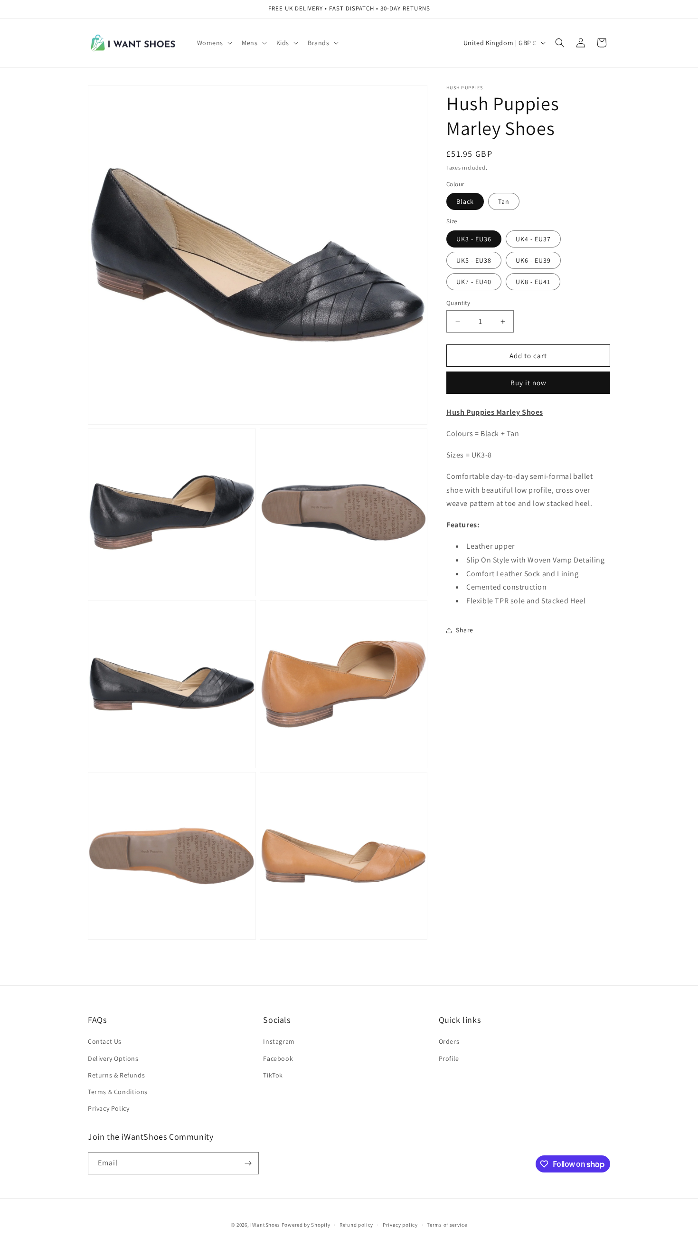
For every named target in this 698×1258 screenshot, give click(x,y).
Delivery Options (113, 1058)
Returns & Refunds (116, 1075)
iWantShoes (265, 1224)
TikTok (273, 1075)
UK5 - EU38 (473, 260)
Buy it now (528, 382)
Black (465, 201)
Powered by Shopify (306, 1224)
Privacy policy (400, 1224)
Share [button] (464, 630)
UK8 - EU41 (533, 281)
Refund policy (356, 1224)
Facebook (278, 1058)
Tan (503, 201)
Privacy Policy (108, 1108)
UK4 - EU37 (533, 239)
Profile (449, 1058)
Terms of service (447, 1224)
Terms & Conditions (118, 1091)
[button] (213, 43)
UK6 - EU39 (533, 260)
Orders (449, 1041)
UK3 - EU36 (473, 239)
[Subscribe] (247, 1163)
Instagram (278, 1041)
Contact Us (105, 1041)
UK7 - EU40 (473, 281)
